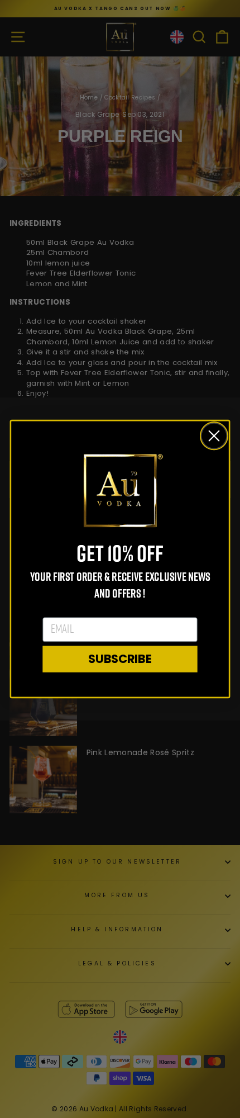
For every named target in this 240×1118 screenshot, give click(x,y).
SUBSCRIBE (120, 659)
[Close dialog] (214, 436)
